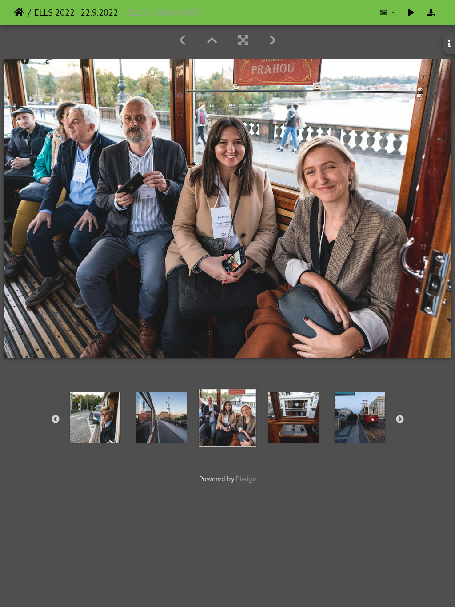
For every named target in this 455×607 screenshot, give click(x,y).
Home (19, 12)
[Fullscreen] (243, 40)
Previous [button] (55, 419)
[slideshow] (411, 12)
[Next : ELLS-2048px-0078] (273, 40)
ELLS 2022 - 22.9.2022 (76, 12)
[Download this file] (431, 12)
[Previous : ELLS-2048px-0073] (182, 40)
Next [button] (399, 419)
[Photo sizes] (387, 12)
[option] (95, 417)
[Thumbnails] (212, 40)
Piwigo (245, 478)
